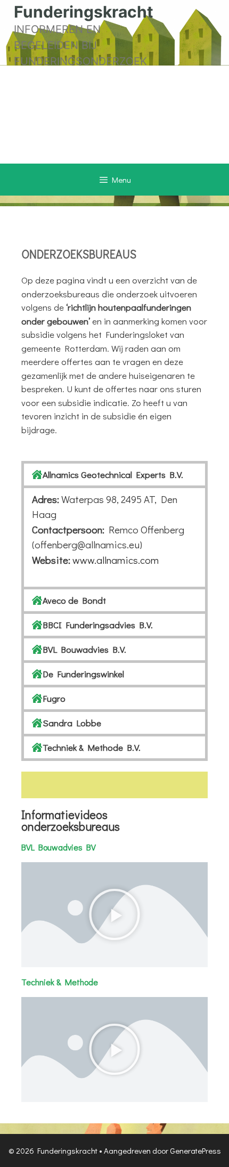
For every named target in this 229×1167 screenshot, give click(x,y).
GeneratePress (195, 1150)
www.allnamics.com (115, 559)
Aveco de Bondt (74, 600)
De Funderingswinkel (83, 674)
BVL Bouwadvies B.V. (84, 649)
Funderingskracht (83, 11)
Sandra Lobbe (72, 723)
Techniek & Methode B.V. (92, 747)
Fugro (54, 698)
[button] (114, 474)
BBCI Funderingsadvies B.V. (98, 625)
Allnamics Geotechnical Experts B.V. (113, 474)
